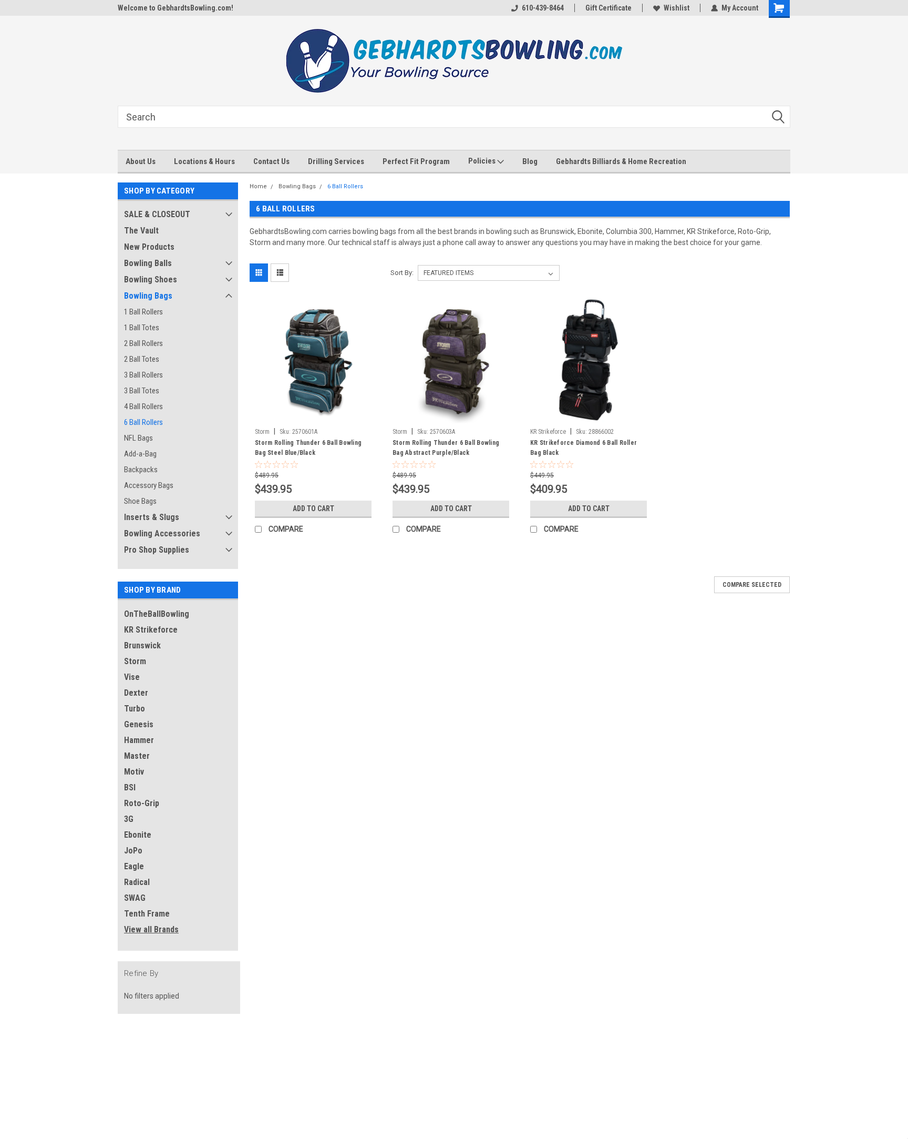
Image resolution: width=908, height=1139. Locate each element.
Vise (132, 677)
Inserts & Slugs (151, 517)
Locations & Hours (204, 161)
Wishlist (676, 8)
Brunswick (142, 645)
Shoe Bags (140, 501)
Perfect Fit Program (416, 161)
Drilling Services (336, 161)
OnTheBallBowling (156, 614)
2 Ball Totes (141, 359)
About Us (141, 161)
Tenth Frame (147, 914)
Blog (530, 161)
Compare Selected (752, 584)
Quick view (313, 415)
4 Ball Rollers (143, 406)
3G (128, 819)
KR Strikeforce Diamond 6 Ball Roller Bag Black (583, 447)
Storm (135, 661)
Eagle (134, 866)
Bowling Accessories (162, 533)
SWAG (135, 898)
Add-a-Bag (140, 454)
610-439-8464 (543, 8)
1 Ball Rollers (143, 312)
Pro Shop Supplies (156, 550)
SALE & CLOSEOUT (157, 214)
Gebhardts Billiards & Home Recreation (621, 161)
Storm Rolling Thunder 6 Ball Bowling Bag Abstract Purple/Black (446, 447)
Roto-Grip (141, 803)
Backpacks (141, 469)
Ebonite (137, 835)
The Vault (141, 231)
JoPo (133, 851)
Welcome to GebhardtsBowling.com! (175, 8)
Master (137, 756)
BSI (130, 787)
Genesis (138, 724)
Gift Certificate (608, 8)
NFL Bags (138, 438)
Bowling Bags (148, 296)
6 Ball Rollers (143, 422)
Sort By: (402, 273)
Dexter (136, 693)
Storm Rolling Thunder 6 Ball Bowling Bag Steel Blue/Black (308, 447)
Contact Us (271, 161)
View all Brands (151, 929)
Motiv (134, 772)
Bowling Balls (148, 263)
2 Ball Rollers (143, 343)
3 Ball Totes (141, 390)
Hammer (139, 740)
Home (258, 186)
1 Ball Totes (141, 327)
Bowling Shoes (150, 279)
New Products (149, 247)
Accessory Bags (148, 485)
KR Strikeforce (151, 630)
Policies (482, 161)
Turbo (134, 709)
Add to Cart (313, 508)
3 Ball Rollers (143, 375)
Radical (137, 882)
